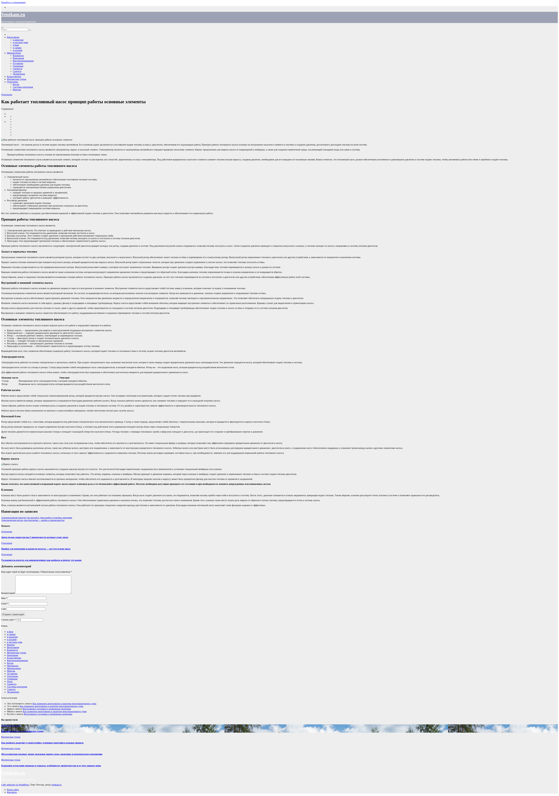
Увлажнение (13, 692)
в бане (10, 631)
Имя (4, 598)
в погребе (12, 639)
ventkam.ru (56, 784)
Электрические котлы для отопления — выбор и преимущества (32, 520)
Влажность (12, 650)
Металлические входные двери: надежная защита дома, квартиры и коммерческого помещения (51, 754)
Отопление (12, 82)
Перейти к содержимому (13, 2)
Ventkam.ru (13, 14)
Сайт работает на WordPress (15, 784)
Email (4, 603)
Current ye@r (8, 619)
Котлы (16, 84)
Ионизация (12, 655)
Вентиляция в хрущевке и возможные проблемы (47, 709)
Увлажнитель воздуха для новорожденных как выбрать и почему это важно (41, 560)
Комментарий (8, 593)
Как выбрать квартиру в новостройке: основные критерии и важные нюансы (42, 743)
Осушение (12, 673)
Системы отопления (23, 87)
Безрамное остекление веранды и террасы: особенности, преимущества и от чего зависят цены (51, 765)
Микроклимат (14, 668)
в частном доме (14, 642)
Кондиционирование (23, 61)
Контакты (12, 792)
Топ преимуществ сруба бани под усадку (22, 731)
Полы (10, 681)
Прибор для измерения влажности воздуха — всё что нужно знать (35, 549)
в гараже (11, 634)
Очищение (12, 679)
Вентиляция (13, 647)
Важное (11, 645)
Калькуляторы (14, 658)
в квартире (12, 637)
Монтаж (17, 89)
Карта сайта (13, 789)
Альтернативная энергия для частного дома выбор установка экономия (36, 517)
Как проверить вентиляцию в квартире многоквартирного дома (64, 703)
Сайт (3, 609)
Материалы (12, 665)
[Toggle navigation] (2, 27)
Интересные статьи (16, 79)
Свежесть (11, 684)
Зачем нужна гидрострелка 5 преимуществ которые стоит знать (34, 537)
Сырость (11, 689)
